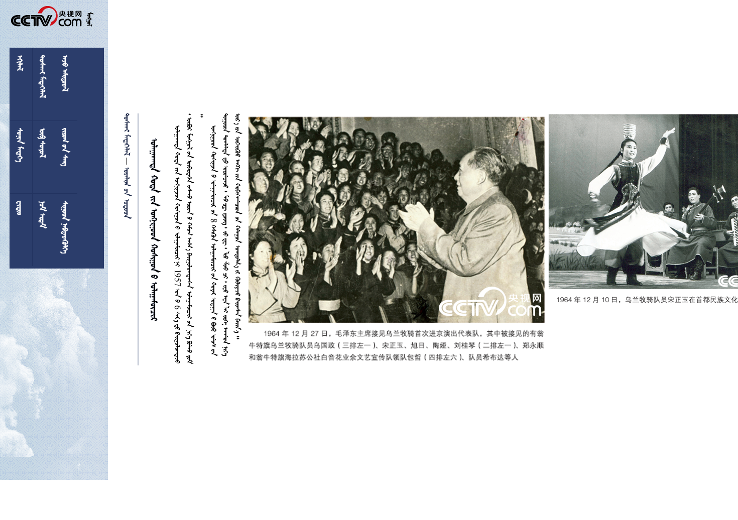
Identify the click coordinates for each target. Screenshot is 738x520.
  (128, 134)
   (128, 191)
